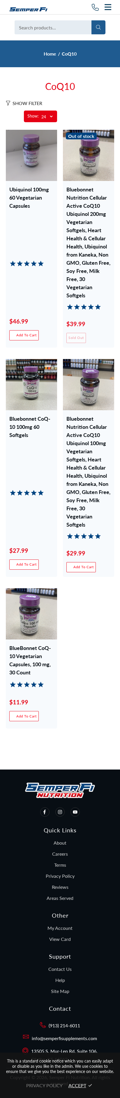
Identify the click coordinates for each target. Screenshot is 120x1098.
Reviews (60, 887)
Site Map (60, 991)
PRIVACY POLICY (44, 1085)
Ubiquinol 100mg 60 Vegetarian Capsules (29, 197)
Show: (33, 116)
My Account (60, 928)
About (60, 842)
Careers (60, 854)
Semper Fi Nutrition (30, 7)
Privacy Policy (60, 876)
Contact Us (60, 969)
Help (60, 980)
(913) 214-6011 (64, 1025)
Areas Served (60, 898)
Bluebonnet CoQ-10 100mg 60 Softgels (29, 426)
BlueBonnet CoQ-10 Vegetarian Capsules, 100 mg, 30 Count (30, 656)
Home (50, 53)
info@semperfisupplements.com (64, 1038)
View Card (60, 939)
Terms (60, 865)
